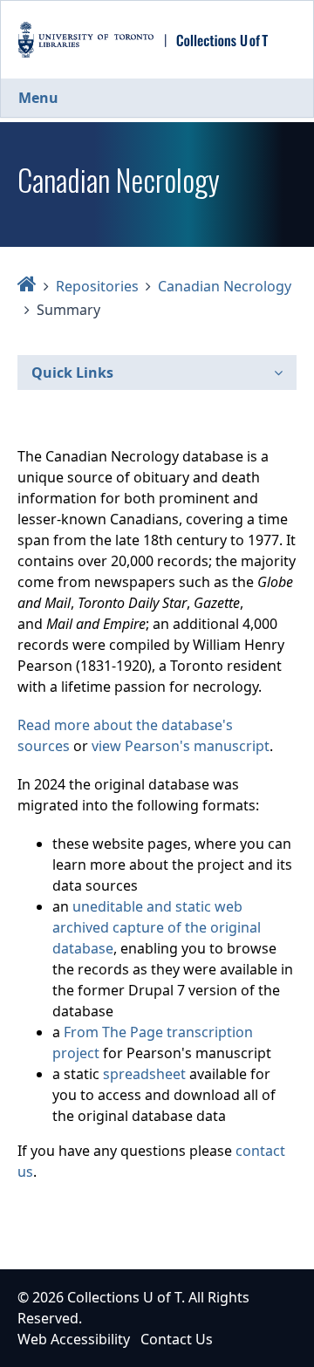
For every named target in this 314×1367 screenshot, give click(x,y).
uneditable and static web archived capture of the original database (156, 927)
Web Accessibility (73, 1339)
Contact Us (176, 1339)
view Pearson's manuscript (181, 745)
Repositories (97, 286)
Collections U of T (124, 1297)
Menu (38, 97)
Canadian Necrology (224, 286)
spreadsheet (144, 1073)
